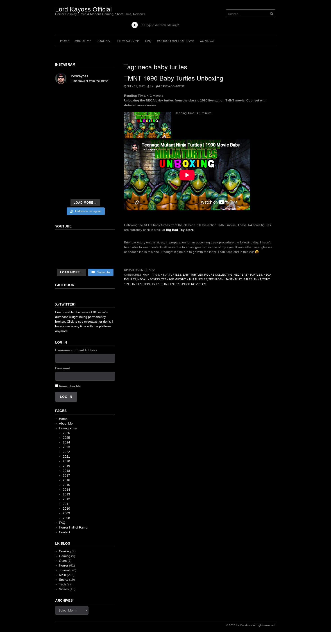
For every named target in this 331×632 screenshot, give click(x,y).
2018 (66, 470)
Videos (64, 589)
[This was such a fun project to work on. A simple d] (106, 94)
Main (146, 274)
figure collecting (218, 274)
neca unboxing (148, 279)
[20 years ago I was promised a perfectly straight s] (64, 165)
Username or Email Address (76, 350)
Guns (63, 560)
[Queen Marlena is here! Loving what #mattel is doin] (106, 177)
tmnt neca (171, 284)
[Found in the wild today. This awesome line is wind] (64, 129)
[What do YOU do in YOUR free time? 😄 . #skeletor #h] (85, 190)
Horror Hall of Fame (175, 41)
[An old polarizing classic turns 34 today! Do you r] (64, 177)
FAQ (148, 41)
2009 (66, 513)
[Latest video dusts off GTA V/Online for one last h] (85, 165)
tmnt (257, 279)
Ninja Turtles (171, 274)
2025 (66, 437)
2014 (66, 489)
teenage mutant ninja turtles (184, 279)
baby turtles (193, 274)
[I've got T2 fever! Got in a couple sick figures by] (64, 190)
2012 (66, 499)
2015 (66, 485)
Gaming (64, 556)
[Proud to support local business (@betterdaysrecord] (85, 177)
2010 (66, 508)
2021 (66, 456)
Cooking (65, 551)
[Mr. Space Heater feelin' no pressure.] (106, 190)
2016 (66, 480)
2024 (66, 442)
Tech (62, 584)
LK (151, 86)
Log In (66, 396)
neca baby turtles (248, 274)
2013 (66, 494)
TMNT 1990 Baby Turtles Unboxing (173, 77)
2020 (66, 461)
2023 (66, 447)
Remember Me (70, 386)
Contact (207, 41)
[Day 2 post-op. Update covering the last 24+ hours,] (106, 129)
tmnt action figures (147, 284)
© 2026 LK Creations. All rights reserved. (251, 625)
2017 (66, 475)
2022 (66, 452)
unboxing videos (193, 284)
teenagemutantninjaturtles (230, 279)
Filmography (128, 41)
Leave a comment (171, 86)
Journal (104, 41)
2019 (66, 466)
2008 (66, 518)
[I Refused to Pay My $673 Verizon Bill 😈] (85, 249)
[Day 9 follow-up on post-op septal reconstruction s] (85, 140)
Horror (63, 565)
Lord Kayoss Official (83, 9)
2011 (66, 504)
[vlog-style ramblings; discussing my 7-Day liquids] (64, 105)
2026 (66, 433)
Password (62, 368)
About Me (83, 41)
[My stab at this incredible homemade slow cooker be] (106, 165)
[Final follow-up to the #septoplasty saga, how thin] (85, 105)
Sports (63, 579)
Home (65, 41)
